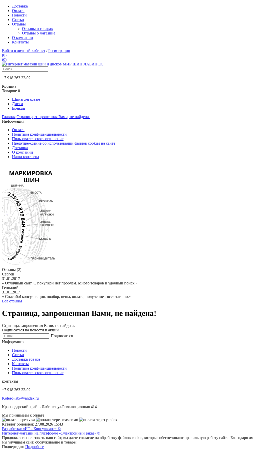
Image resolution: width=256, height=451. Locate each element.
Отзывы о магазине (38, 33)
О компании (22, 37)
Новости (19, 15)
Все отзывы (12, 301)
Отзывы (19, 24)
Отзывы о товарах (37, 28)
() (4, 55)
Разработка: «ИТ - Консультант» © (31, 429)
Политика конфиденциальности (39, 134)
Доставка (20, 6)
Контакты (20, 42)
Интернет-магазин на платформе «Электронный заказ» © (51, 433)
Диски (17, 104)
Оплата (18, 10)
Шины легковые (26, 99)
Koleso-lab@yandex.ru (20, 398)
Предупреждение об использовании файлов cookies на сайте (63, 143)
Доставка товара (26, 359)
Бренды (18, 108)
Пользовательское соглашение (38, 139)
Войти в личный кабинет (23, 50)
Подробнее (34, 447)
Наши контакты (25, 157)
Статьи (18, 19)
